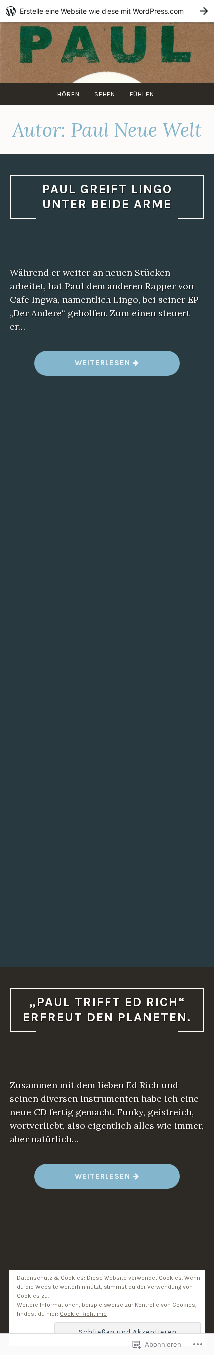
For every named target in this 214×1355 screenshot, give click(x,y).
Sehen (104, 94)
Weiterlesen (83, 366)
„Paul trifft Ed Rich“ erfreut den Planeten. (107, 1009)
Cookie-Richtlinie (83, 1313)
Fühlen (142, 94)
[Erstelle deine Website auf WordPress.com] (107, 11)
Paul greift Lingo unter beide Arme (107, 197)
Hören (68, 94)
